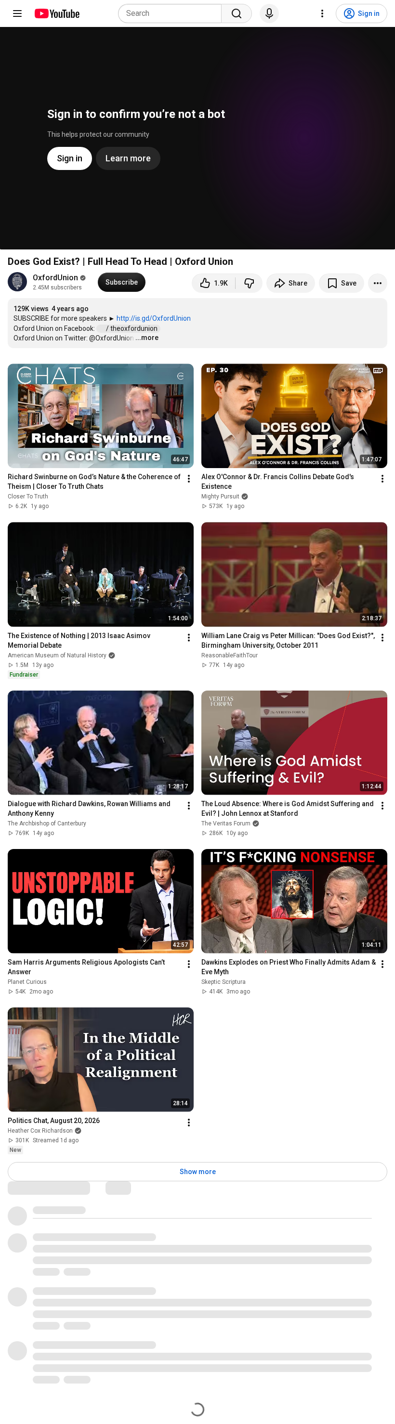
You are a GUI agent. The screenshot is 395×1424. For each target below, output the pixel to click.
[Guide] (17, 13)
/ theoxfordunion (132, 328)
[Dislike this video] (249, 283)
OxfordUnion (55, 277)
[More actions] (377, 283)
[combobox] (172, 13)
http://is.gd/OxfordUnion (154, 318)
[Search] (236, 13)
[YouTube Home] (56, 13)
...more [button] (146, 337)
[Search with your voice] (269, 13)
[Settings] (322, 13)
